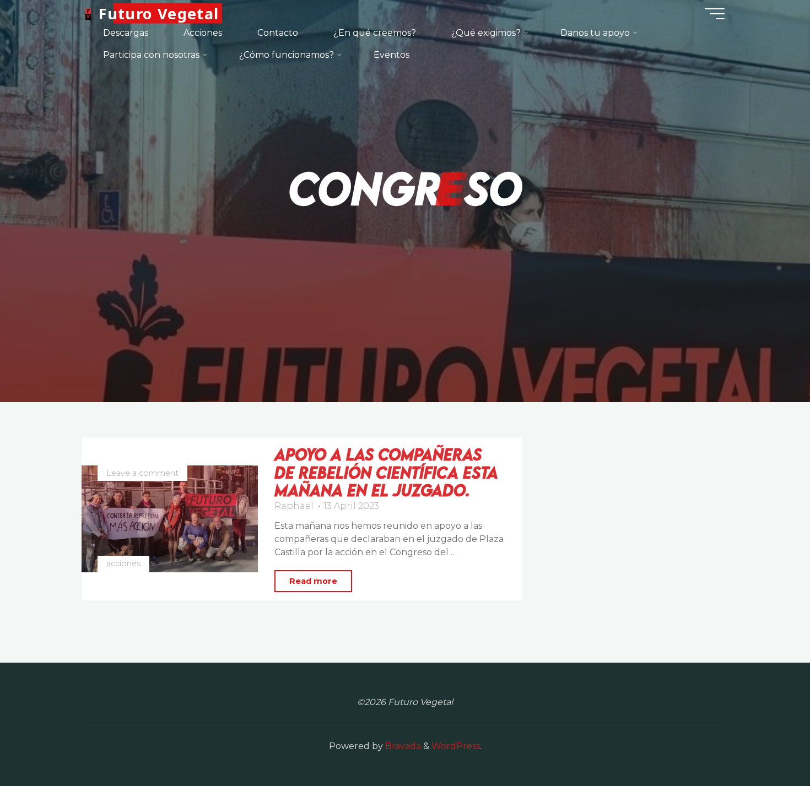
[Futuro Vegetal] (88, 13)
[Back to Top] (767, 743)
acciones (123, 563)
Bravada (402, 746)
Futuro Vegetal (159, 13)
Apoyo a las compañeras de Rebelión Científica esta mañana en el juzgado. (386, 472)
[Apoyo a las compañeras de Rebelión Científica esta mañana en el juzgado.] (170, 518)
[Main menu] (715, 13)
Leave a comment (142, 473)
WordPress (455, 746)
